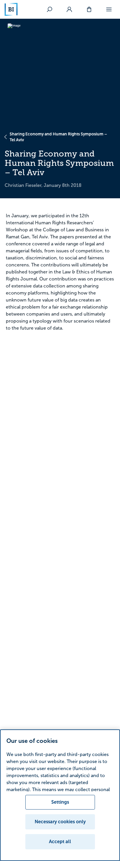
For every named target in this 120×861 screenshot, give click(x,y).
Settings (60, 802)
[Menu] (109, 9)
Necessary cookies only (60, 821)
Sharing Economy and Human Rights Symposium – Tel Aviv (58, 137)
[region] (60, 795)
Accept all (60, 841)
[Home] (11, 9)
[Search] (49, 9)
